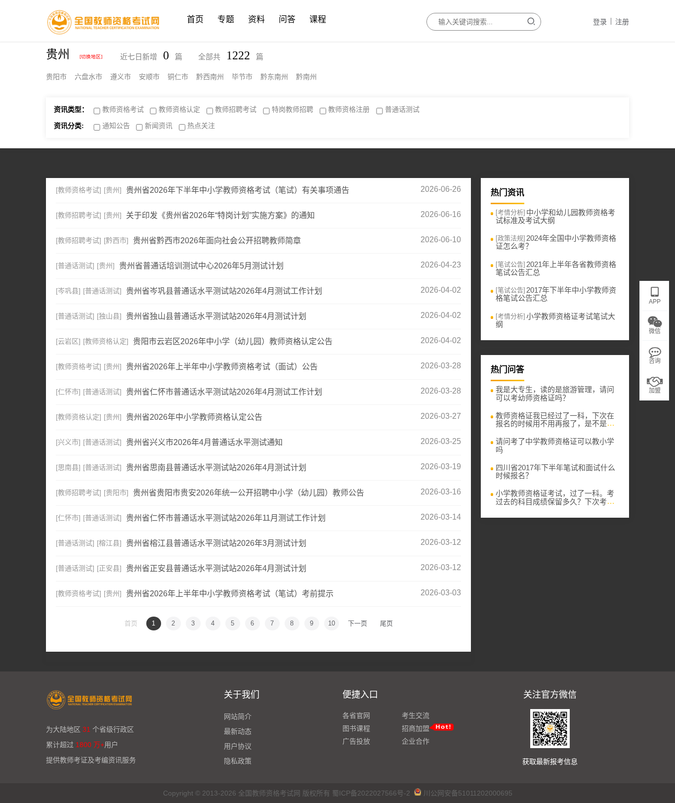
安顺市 (149, 77)
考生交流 (415, 715)
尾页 (386, 623)
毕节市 (242, 77)
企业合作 (415, 741)
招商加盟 (415, 728)
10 (331, 623)
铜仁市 (178, 77)
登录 (600, 22)
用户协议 (238, 746)
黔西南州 (210, 77)
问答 (287, 19)
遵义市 (120, 77)
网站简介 (238, 716)
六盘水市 (88, 77)
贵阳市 (56, 77)
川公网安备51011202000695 (467, 793)
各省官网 (356, 715)
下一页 (357, 623)
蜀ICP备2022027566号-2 (371, 793)
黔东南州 (274, 77)
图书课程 (356, 728)
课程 (317, 19)
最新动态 (238, 731)
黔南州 (306, 77)
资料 (256, 19)
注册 (622, 22)
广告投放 (356, 741)
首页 (195, 19)
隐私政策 (238, 761)
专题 (225, 19)
